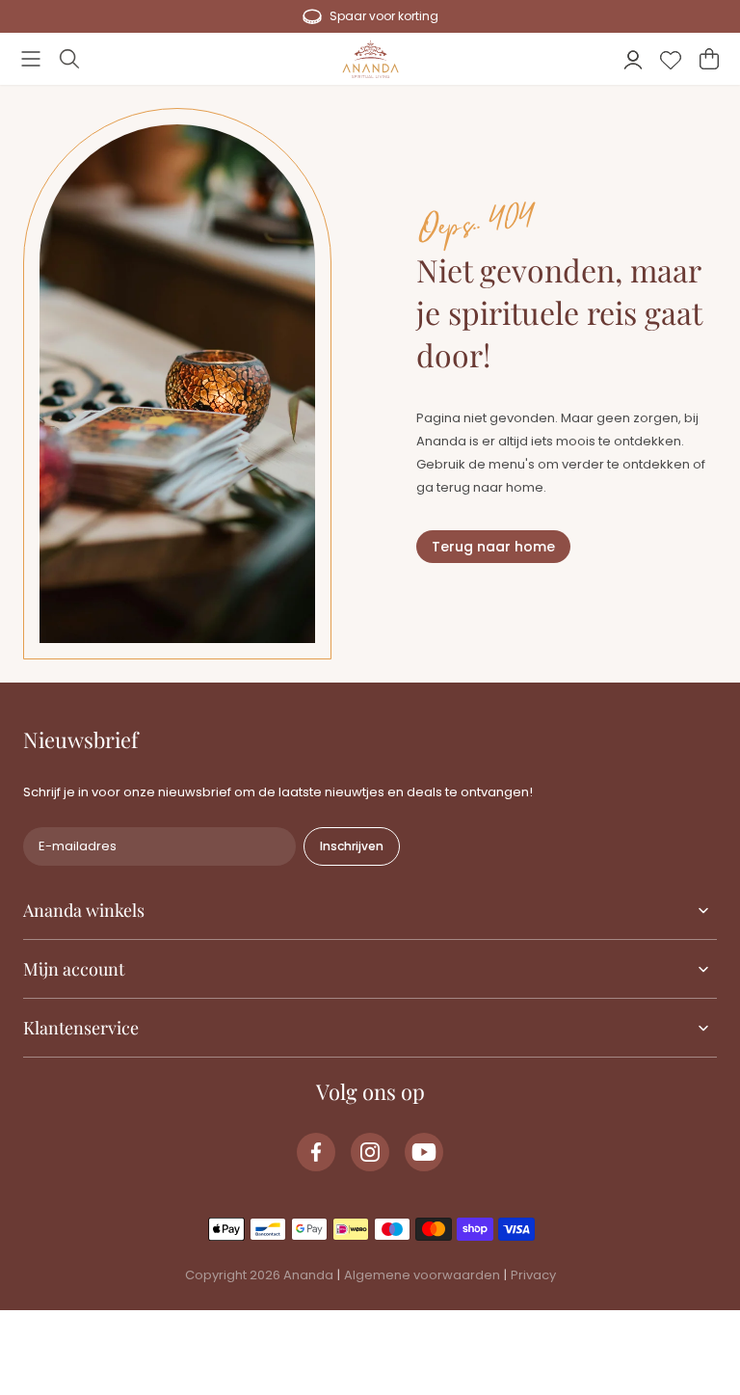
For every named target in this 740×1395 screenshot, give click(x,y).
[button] (30, 58)
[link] (316, 1152)
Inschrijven (351, 846)
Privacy (533, 1275)
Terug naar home (493, 546)
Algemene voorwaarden (422, 1275)
